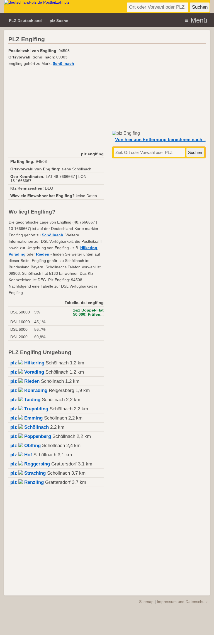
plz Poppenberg (30, 436)
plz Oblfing (25, 445)
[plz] (62, 6)
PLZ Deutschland (25, 20)
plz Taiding (25, 399)
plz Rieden (25, 381)
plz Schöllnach (29, 427)
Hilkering (88, 248)
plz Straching (28, 473)
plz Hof (21, 454)
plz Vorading (27, 372)
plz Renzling (27, 482)
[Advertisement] (55, 109)
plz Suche (59, 20)
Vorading (17, 254)
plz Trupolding (29, 408)
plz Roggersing (30, 464)
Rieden (42, 254)
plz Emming (26, 418)
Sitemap (146, 601)
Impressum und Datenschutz (182, 601)
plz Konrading (28, 390)
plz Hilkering (27, 363)
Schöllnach (63, 64)
